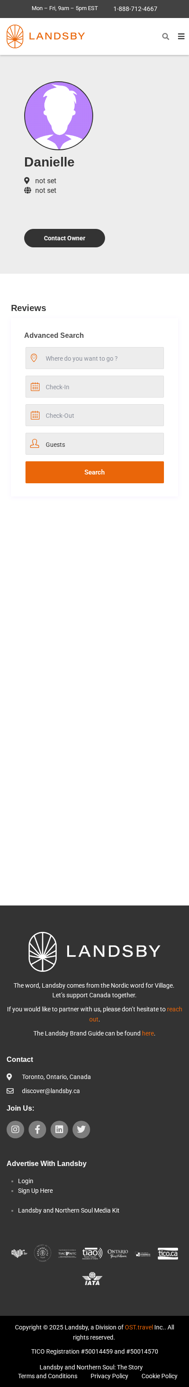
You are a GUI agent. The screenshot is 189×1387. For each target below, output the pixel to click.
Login (25, 1180)
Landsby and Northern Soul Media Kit (69, 1210)
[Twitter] (81, 1129)
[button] (166, 36)
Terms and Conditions (47, 1376)
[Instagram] (15, 1129)
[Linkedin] (59, 1129)
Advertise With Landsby (47, 1163)
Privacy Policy (109, 1376)
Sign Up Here (35, 1190)
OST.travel (139, 1327)
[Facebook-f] (37, 1129)
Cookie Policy (160, 1376)
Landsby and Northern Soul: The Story (91, 1367)
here (148, 1033)
